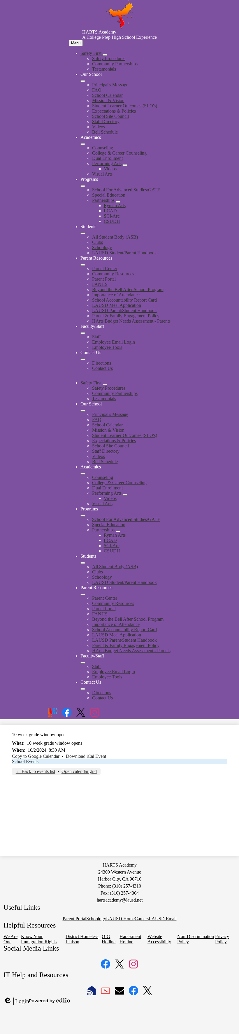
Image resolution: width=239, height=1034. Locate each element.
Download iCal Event (86, 756)
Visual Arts (102, 174)
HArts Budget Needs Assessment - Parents (131, 321)
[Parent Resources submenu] (82, 265)
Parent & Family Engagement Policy (125, 315)
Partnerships (103, 200)
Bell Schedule (105, 132)
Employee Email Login (113, 342)
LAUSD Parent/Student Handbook (124, 310)
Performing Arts (107, 163)
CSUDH (112, 221)
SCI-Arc (111, 216)
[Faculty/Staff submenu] (82, 333)
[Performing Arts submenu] (125, 165)
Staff (96, 336)
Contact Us (102, 368)
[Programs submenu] (82, 186)
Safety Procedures (108, 58)
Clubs (97, 242)
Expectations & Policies (114, 111)
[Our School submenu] (82, 81)
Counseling (102, 147)
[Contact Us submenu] (82, 359)
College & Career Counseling (119, 153)
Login (16, 1001)
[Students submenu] (82, 233)
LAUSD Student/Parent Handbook (124, 252)
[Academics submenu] (82, 144)
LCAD (110, 210)
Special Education (108, 195)
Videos (98, 126)
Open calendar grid (79, 771)
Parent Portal (104, 279)
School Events (25, 761)
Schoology (102, 247)
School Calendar (107, 95)
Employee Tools (107, 347)
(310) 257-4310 (126, 885)
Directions (101, 363)
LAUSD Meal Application (116, 305)
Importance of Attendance (116, 294)
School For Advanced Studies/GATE (126, 189)
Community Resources (113, 273)
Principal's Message (110, 84)
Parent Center (104, 268)
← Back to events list (35, 771)
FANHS (100, 284)
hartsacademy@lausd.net (120, 899)
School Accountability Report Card (124, 300)
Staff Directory (105, 121)
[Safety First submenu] (105, 55)
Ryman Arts (115, 205)
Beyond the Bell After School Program (128, 289)
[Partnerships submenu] (118, 202)
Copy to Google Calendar (35, 756)
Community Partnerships (115, 63)
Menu (75, 43)
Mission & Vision (108, 100)
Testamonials (104, 69)
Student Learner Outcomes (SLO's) (124, 105)
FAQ (96, 90)
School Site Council (110, 116)
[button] (91, 382)
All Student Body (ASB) (115, 237)
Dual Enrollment (107, 158)
